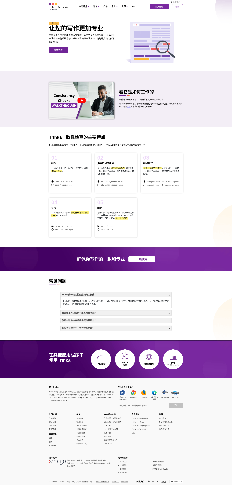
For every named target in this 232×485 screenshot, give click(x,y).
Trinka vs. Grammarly (140, 418)
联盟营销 (52, 429)
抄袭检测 (79, 422)
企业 (113, 6)
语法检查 (162, 418)
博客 (50, 438)
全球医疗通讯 (157, 465)
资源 (123, 6)
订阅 (176, 405)
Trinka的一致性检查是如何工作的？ (79, 294)
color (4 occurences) (63, 185)
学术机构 (107, 426)
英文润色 (123, 462)
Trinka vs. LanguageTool (141, 426)
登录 (177, 7)
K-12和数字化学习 (111, 429)
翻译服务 (123, 469)
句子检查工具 (164, 429)
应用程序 (83, 6)
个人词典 (79, 440)
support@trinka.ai (102, 482)
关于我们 (52, 418)
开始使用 (58, 49)
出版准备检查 (81, 429)
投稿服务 (123, 465)
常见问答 (52, 445)
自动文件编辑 (81, 426)
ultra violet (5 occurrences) (112, 185)
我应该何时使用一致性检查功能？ (78, 328)
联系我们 (52, 422)
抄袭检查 (123, 472)
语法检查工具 (81, 444)
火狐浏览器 (144, 397)
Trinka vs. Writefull (139, 429)
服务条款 (124, 482)
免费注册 (159, 7)
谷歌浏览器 (133, 397)
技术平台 (107, 433)
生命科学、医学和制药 (112, 418)
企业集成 (107, 436)
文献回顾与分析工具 (160, 469)
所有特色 (79, 418)
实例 (50, 442)
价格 (105, 6)
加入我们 (52, 426)
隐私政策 (115, 482)
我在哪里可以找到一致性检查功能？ (79, 313)
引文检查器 (80, 433)
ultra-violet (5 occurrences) (112, 182)
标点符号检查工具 (166, 422)
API (133, 6)
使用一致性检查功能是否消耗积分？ (79, 320)
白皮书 (134, 433)
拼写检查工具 (164, 426)
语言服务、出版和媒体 (112, 422)
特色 (95, 6)
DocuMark (108, 444)
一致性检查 (80, 436)
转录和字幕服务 (158, 462)
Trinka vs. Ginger (138, 422)
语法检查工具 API (110, 440)
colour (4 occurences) (64, 182)
